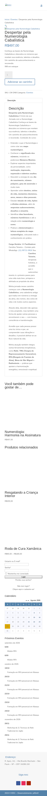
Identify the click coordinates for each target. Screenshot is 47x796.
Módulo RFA (12, 651)
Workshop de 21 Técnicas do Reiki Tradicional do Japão (20, 729)
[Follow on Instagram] (23, 783)
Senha (8, 567)
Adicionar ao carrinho (20, 81)
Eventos (14, 19)
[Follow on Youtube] (29, 783)
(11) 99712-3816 (25, 250)
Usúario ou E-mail (12, 561)
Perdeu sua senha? (23, 580)
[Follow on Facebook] (18, 783)
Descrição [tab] (11, 100)
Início (7, 19)
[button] (6, 26)
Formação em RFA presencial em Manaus (23, 672)
